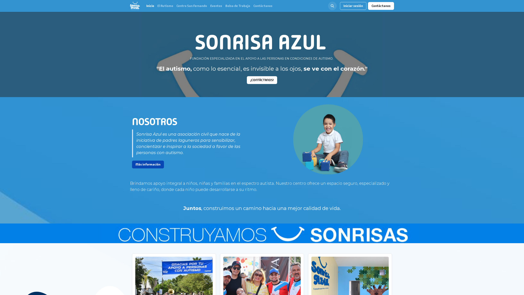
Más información (148, 164)
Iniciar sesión (353, 6)
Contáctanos (381, 6)
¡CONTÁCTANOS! (262, 80)
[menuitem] (150, 6)
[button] (332, 6)
